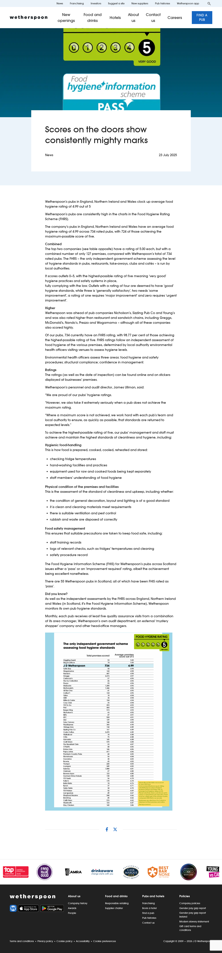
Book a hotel (149, 908)
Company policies (189, 903)
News (60, 3)
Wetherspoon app (188, 3)
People (72, 913)
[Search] (209, 3)
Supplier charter (114, 908)
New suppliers (139, 3)
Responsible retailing (117, 903)
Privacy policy (45, 941)
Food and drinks (93, 17)
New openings (66, 17)
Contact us (153, 17)
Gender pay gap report (192, 908)
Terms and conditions (22, 941)
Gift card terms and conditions (190, 928)
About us (133, 17)
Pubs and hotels (153, 896)
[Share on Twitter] (115, 829)
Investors (96, 3)
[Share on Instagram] (107, 829)
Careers (175, 17)
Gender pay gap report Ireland (192, 914)
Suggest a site (116, 3)
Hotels (115, 17)
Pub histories (162, 3)
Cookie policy (64, 941)
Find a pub (202, 17)
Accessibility (82, 941)
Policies (184, 896)
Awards (72, 908)
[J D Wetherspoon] (28, 17)
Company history (77, 903)
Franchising (77, 3)
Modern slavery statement (194, 921)
